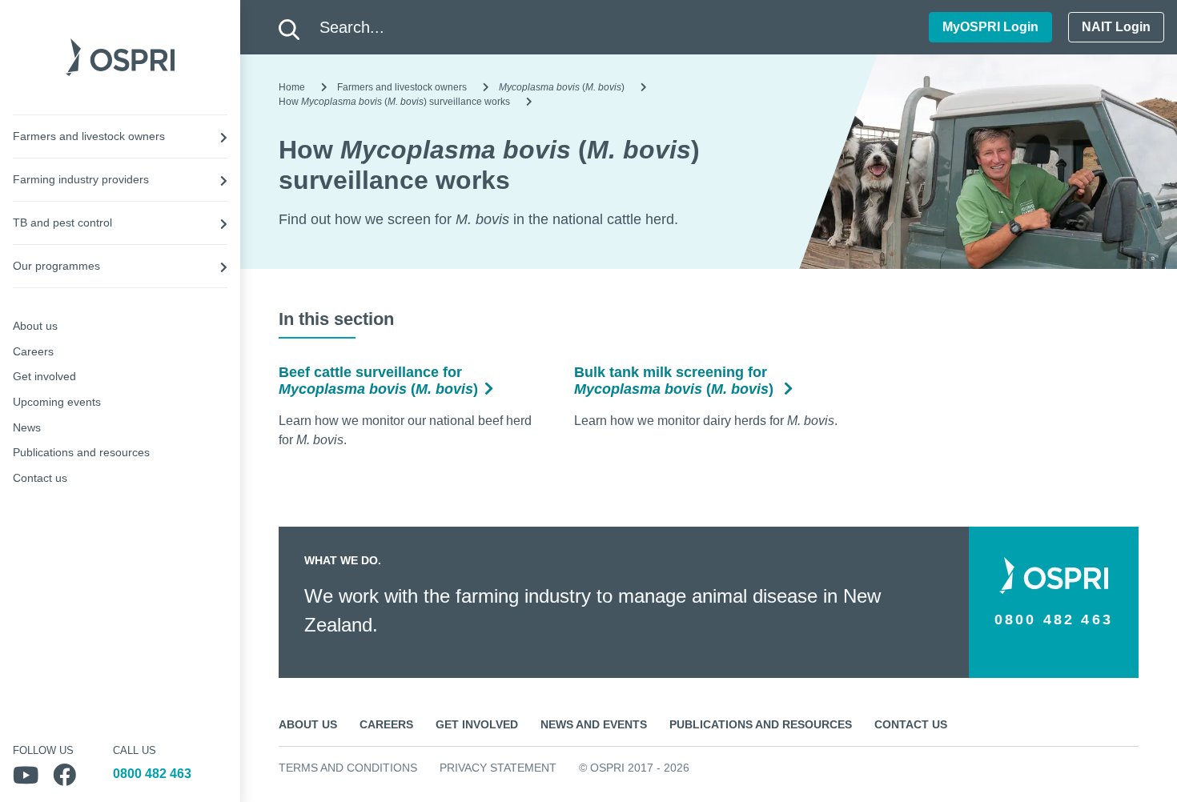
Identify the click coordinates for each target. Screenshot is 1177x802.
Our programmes (56, 265)
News (27, 427)
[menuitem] (120, 136)
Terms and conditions (348, 767)
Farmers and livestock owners (89, 136)
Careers (33, 351)
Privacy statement (498, 767)
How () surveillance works (394, 101)
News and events (593, 724)
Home (292, 87)
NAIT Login (1116, 27)
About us (35, 325)
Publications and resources (81, 452)
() (562, 87)
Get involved (44, 376)
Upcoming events (57, 401)
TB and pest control (62, 222)
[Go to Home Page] (120, 56)
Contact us (40, 477)
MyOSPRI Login (990, 27)
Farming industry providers (81, 179)
